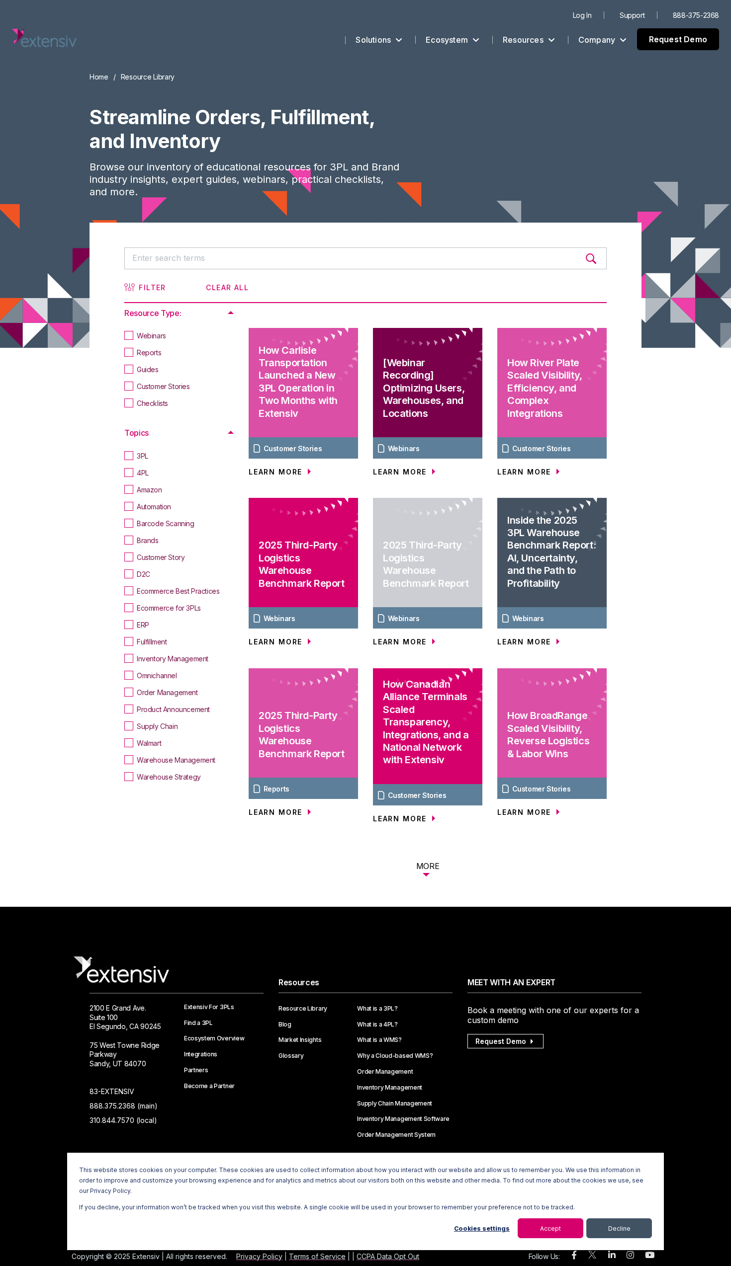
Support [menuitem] (632, 15)
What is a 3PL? (377, 1008)
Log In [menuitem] (582, 15)
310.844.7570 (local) (123, 1120)
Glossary (290, 1055)
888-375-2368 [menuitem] (696, 15)
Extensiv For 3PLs (209, 1007)
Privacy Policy (259, 1256)
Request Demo (678, 39)
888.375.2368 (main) (124, 1106)
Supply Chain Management (394, 1103)
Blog (284, 1024)
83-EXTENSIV (112, 1091)
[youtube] (649, 1255)
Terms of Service (317, 1256)
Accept (550, 1228)
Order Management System (396, 1134)
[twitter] (592, 1257)
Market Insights (299, 1039)
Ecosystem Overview (214, 1038)
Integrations (200, 1054)
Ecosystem (448, 40)
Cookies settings (482, 1228)
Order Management (385, 1071)
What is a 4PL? (377, 1024)
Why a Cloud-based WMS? (395, 1055)
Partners (196, 1070)
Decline (619, 1228)
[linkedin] (612, 1255)
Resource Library (302, 1008)
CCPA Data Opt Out (388, 1256)
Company (598, 40)
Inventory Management (389, 1087)
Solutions (374, 40)
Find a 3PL (198, 1023)
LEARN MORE (277, 472)
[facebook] (574, 1255)
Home (99, 77)
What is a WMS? (379, 1039)
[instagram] (630, 1255)
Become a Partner (209, 1086)
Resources (524, 40)
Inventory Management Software (403, 1118)
